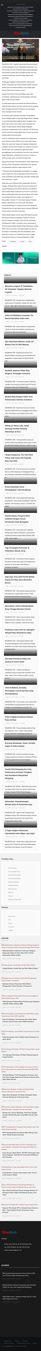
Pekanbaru (13, 241)
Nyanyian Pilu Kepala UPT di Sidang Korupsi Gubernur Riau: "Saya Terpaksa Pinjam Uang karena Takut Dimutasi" (20, 1210)
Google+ (10, 930)
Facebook (11, 927)
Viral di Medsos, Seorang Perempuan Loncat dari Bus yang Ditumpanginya (19, 691)
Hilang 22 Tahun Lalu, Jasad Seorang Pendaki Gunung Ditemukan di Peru (17, 429)
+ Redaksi (16, 1341)
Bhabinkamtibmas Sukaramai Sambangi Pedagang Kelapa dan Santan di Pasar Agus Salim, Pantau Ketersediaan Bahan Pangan (18, 953)
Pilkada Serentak (13, 885)
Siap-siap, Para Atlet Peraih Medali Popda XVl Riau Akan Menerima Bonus (19, 580)
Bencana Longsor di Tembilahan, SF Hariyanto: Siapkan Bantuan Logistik (19, 289)
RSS (9, 920)
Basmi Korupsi (12, 868)
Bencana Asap (12, 889)
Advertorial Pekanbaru (14, 875)
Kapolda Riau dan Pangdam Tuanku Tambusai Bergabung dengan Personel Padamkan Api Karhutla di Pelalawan (20, 16)
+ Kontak (34, 1343)
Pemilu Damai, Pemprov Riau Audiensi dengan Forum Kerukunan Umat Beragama (17, 519)
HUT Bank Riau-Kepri (14, 878)
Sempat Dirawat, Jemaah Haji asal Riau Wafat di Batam (20, 968)
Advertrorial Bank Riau (14, 899)
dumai (22, 241)
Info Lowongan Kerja (14, 871)
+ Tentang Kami (7, 1341)
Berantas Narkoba (13, 882)
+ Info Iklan (25, 1341)
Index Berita (11, 916)
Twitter (10, 923)
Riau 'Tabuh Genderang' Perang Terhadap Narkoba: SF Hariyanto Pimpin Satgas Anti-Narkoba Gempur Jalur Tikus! (20, 1193)
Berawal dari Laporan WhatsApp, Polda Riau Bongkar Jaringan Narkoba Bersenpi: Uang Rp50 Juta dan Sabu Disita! (20, 1115)
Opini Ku (10, 892)
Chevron (10, 896)
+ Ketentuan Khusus (8, 1343)
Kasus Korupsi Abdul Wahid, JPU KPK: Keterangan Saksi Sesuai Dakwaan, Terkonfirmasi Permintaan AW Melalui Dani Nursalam (21, 1155)
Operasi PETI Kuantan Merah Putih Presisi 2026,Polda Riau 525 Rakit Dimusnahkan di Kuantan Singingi (20, 25)
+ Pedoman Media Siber (23, 1343)
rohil (30, 241)
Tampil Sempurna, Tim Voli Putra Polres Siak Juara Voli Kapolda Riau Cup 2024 (19, 458)
